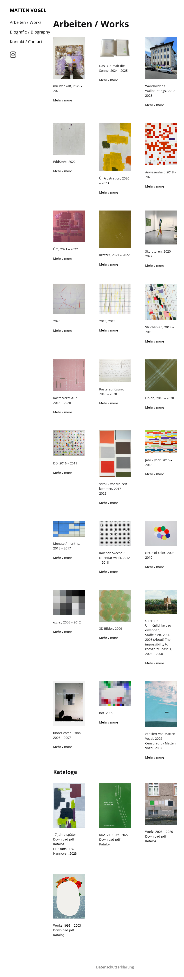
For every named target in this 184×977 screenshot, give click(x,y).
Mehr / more (62, 100)
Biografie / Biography (30, 32)
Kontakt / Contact (26, 41)
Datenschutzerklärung (115, 967)
